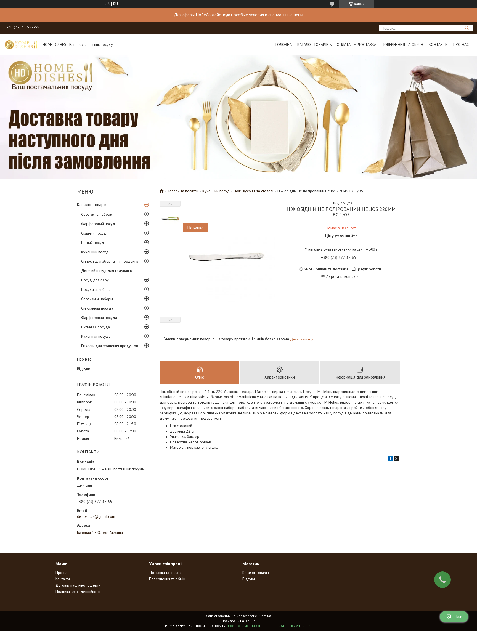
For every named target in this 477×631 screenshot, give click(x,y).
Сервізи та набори (96, 214)
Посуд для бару (95, 280)
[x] (396, 459)
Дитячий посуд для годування (107, 270)
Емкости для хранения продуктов (109, 345)
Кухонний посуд (94, 251)
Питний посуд (92, 242)
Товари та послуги (183, 191)
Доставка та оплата (165, 572)
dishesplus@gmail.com (96, 516)
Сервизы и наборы (97, 298)
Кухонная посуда (95, 336)
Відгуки (83, 368)
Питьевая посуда (95, 326)
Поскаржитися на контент (248, 626)
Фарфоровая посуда (99, 317)
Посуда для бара (96, 289)
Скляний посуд (93, 233)
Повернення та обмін (402, 44)
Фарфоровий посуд (98, 223)
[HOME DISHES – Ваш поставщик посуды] (20, 44)
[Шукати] (466, 28)
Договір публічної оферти (77, 585)
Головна (283, 44)
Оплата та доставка (356, 44)
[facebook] (390, 459)
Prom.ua (264, 616)
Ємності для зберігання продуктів (109, 261)
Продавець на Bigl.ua (238, 621)
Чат (458, 616)
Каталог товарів (312, 44)
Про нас (461, 44)
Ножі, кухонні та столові (253, 191)
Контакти (438, 44)
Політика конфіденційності (77, 591)
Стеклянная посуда (97, 308)
